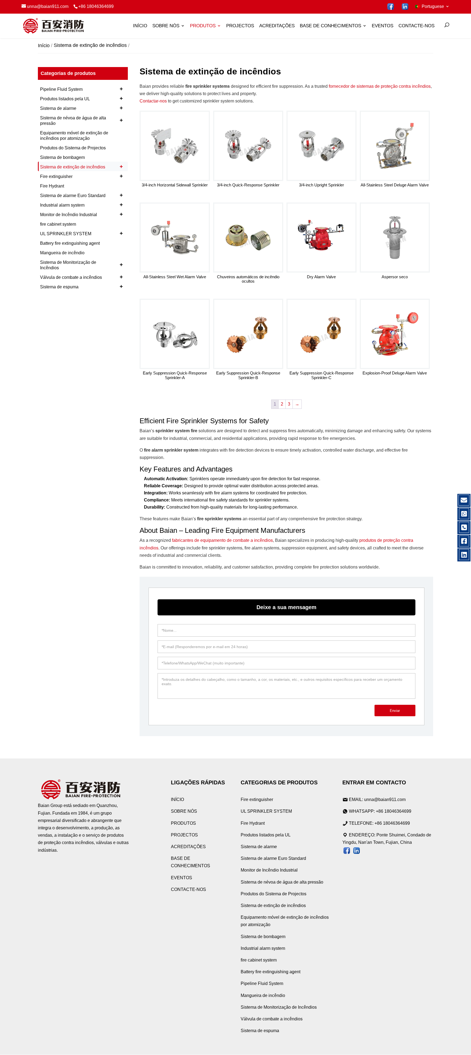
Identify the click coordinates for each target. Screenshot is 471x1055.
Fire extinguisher (81, 176)
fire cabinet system (58, 224)
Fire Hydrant (52, 186)
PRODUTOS (203, 25)
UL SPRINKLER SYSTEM (81, 233)
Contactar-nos (153, 101)
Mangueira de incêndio (62, 252)
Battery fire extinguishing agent (70, 243)
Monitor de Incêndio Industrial (81, 214)
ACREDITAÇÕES (277, 25)
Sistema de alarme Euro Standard (81, 195)
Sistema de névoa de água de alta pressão (81, 121)
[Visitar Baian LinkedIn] (405, 6)
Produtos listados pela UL (81, 98)
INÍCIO (140, 25)
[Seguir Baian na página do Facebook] (390, 6)
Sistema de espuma (81, 286)
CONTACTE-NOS (416, 25)
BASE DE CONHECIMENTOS (330, 25)
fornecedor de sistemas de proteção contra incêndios (380, 86)
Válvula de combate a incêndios (81, 277)
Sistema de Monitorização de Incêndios (81, 265)
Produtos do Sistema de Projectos (73, 148)
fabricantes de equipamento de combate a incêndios (222, 540)
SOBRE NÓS (165, 25)
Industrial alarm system (81, 205)
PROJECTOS (240, 25)
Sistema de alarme (81, 108)
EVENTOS (382, 25)
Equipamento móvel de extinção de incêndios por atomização (74, 136)
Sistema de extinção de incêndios (81, 167)
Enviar (395, 711)
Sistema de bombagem (62, 157)
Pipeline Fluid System (81, 89)
